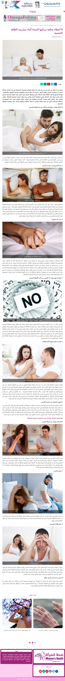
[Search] (1, 12)
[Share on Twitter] (52, 84)
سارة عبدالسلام (56, 37)
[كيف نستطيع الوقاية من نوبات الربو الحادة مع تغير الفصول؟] (17, 613)
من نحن (48, 666)
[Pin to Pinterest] (48, 84)
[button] (4, 616)
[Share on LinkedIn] (45, 84)
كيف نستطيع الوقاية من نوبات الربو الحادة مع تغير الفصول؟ (17, 630)
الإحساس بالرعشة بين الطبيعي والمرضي (48, 630)
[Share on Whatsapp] (41, 84)
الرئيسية (61, 25)
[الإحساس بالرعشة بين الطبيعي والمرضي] (48, 613)
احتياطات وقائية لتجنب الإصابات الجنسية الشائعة (42, 418)
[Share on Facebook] (55, 84)
